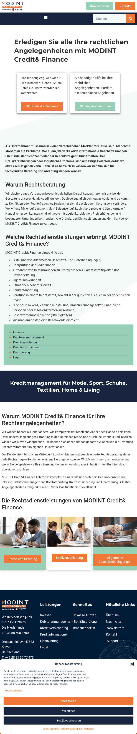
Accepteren (68, 701)
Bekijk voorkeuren (68, 720)
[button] (131, 664)
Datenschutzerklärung (71, 729)
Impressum (88, 729)
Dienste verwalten (13, 691)
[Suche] (130, 18)
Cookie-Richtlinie (51, 729)
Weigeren (68, 710)
